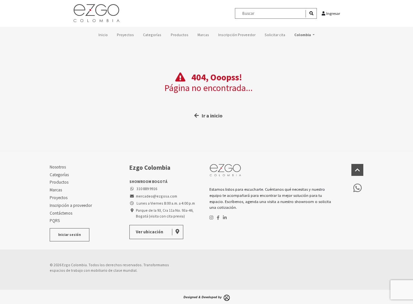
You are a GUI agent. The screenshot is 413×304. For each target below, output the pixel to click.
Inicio (103, 34)
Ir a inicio (211, 115)
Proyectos (125, 34)
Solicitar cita (275, 34)
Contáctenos (61, 213)
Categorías (152, 34)
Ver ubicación (150, 232)
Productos (179, 34)
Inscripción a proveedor (71, 205)
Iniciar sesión (69, 234)
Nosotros (58, 167)
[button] (304, 35)
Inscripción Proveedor (237, 34)
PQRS (55, 220)
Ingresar (332, 13)
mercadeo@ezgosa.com (156, 196)
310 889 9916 (146, 188)
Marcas (203, 34)
